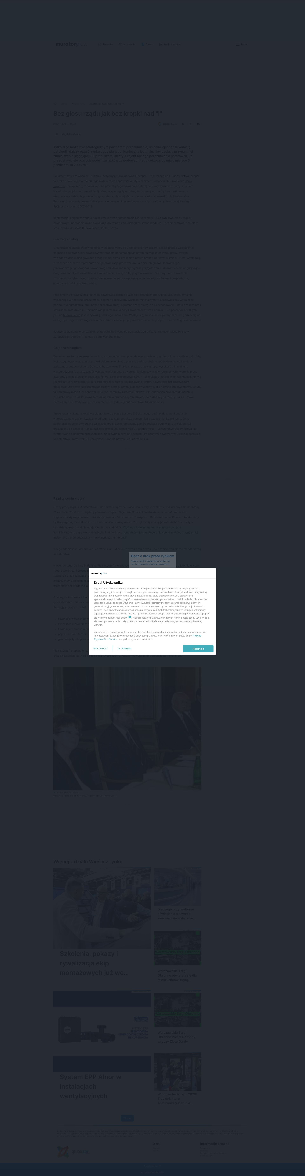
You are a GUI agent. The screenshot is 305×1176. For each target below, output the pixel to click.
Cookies (113, 639)
